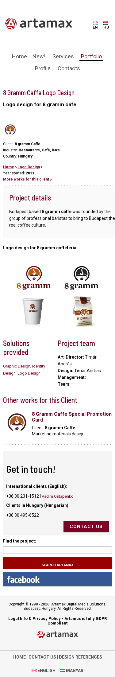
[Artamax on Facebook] (57, 579)
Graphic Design (16, 366)
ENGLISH (46, 670)
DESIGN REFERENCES (80, 657)
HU (106, 27)
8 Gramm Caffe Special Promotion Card (72, 417)
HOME (19, 657)
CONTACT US (42, 657)
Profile (43, 68)
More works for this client (26, 179)
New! (39, 56)
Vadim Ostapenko (58, 496)
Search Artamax (57, 565)
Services (63, 56)
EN (95, 27)
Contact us (86, 526)
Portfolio (91, 56)
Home (19, 56)
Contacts (69, 68)
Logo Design (28, 167)
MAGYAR (74, 670)
